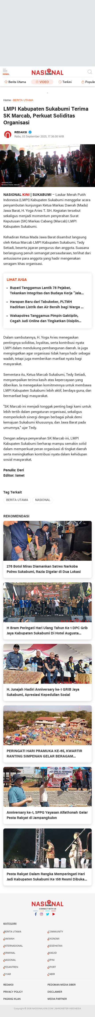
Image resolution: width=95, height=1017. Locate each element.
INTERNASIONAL (13, 946)
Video (44, 82)
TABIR (51, 974)
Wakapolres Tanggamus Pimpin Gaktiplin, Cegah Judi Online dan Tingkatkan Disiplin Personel (44, 319)
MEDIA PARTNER (57, 999)
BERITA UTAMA (17, 500)
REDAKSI (8, 985)
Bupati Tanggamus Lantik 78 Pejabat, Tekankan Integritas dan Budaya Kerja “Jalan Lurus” (46, 291)
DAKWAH (9, 939)
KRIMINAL (9, 953)
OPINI (51, 960)
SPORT (52, 967)
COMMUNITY (55, 931)
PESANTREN (11, 967)
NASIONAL (42, 500)
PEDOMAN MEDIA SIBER (62, 985)
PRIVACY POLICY (13, 992)
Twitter (47, 920)
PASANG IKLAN (12, 999)
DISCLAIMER (55, 992)
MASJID (52, 953)
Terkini (67, 82)
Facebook (35, 920)
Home (7, 100)
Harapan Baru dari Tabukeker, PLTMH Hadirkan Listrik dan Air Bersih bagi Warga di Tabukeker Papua (47, 305)
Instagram (41, 920)
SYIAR (7, 974)
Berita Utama (17, 82)
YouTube (53, 920)
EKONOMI (53, 939)
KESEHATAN (55, 946)
